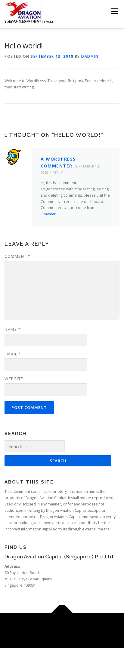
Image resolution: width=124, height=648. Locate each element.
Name (13, 329)
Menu (114, 11)
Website (14, 378)
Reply (58, 172)
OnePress (88, 627)
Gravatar (48, 214)
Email (13, 354)
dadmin (89, 56)
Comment (18, 256)
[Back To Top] (62, 612)
